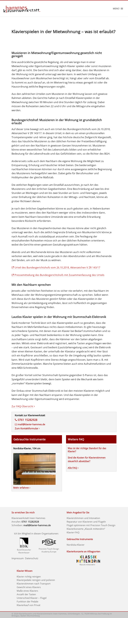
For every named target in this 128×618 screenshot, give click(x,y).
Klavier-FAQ (73, 532)
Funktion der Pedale (27, 601)
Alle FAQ (72, 467)
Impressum (18, 558)
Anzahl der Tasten (26, 594)
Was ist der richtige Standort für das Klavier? (87, 450)
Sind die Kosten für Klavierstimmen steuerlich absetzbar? (87, 459)
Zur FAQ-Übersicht (22, 406)
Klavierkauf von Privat (28, 605)
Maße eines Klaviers (27, 590)
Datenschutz (31, 558)
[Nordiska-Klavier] (34, 483)
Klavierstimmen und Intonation (83, 518)
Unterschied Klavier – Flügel (32, 597)
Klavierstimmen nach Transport (33, 583)
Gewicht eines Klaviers (29, 587)
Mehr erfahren (21, 487)
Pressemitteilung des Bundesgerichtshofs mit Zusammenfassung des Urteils (59, 275)
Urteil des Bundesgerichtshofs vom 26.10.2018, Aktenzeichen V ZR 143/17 (57, 267)
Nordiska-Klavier (75, 544)
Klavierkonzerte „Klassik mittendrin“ (86, 528)
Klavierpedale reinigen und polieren (36, 580)
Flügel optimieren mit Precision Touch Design (91, 525)
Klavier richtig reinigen (29, 576)
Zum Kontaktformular (26, 428)
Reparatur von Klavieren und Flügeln (86, 521)
